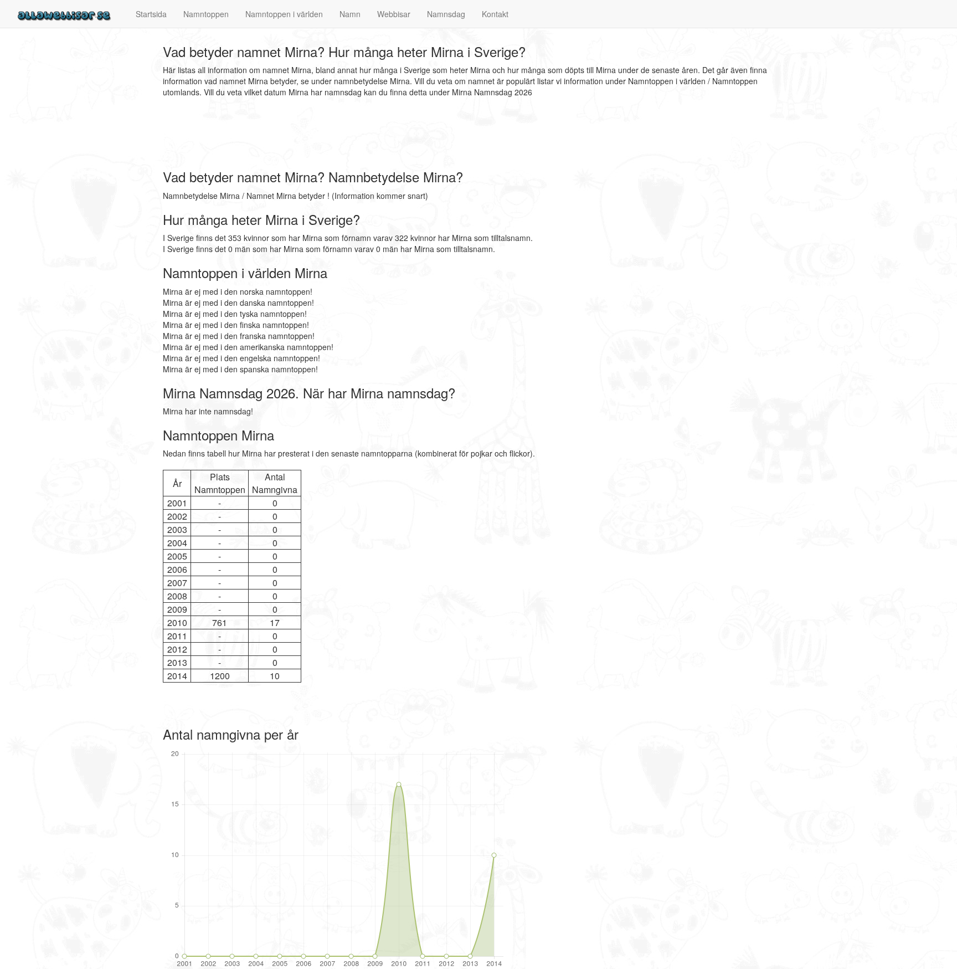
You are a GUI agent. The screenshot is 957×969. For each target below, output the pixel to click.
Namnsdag (446, 13)
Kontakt (495, 13)
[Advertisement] (364, 133)
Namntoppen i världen (284, 13)
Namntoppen (206, 13)
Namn (350, 13)
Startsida (151, 13)
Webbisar (393, 13)
